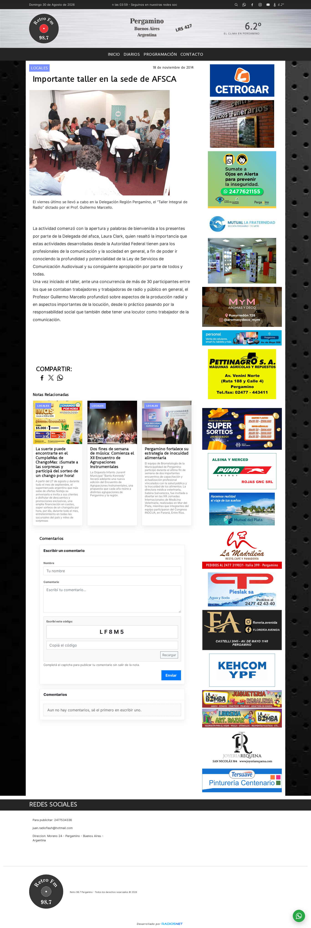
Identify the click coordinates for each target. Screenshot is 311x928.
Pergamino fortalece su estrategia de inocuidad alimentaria (167, 453)
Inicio (114, 54)
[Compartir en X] (51, 378)
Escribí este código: (59, 621)
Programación (160, 54)
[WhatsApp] (244, 4)
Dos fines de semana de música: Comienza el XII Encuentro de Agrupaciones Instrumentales (112, 458)
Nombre (48, 563)
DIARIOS (132, 54)
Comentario (51, 582)
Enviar (171, 675)
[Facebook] (252, 4)
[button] (236, 4)
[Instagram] (260, 4)
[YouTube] (268, 4)
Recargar (169, 655)
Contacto (192, 54)
